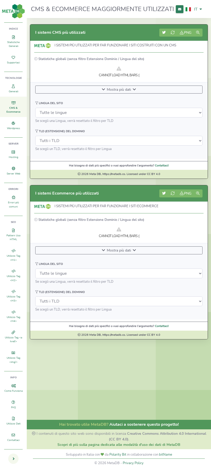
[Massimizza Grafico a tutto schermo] (198, 33)
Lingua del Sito (50, 103)
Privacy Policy (133, 463)
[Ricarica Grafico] (173, 33)
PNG (187, 32)
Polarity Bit (117, 454)
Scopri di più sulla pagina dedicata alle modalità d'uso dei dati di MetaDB (118, 444)
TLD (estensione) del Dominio (61, 131)
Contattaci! (162, 166)
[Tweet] (164, 33)
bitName (165, 454)
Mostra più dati (119, 89)
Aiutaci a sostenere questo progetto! (144, 424)
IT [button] (196, 9)
